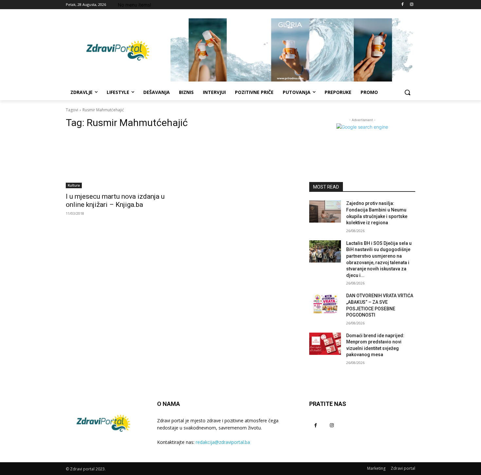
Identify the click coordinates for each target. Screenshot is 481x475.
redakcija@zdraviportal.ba (223, 442)
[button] (407, 92)
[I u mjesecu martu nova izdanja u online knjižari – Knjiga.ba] (119, 161)
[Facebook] (402, 5)
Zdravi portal (403, 468)
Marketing (376, 468)
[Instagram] (411, 5)
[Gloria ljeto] (292, 50)
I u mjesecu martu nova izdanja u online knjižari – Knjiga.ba (115, 200)
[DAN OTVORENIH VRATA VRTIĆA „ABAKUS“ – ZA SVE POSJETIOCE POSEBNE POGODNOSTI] (325, 304)
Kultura (74, 185)
